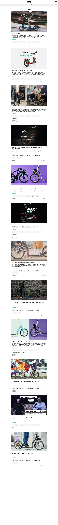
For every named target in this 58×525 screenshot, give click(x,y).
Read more (14, 39)
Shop (26, 4)
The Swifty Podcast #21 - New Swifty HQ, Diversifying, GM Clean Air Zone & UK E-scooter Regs (28, 418)
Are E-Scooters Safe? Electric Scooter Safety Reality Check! (23, 262)
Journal (29, 9)
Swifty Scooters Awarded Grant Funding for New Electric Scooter (24, 225)
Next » (30, 469)
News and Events (28, 155)
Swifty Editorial (15, 118)
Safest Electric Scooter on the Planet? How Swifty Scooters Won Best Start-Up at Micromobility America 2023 (27, 148)
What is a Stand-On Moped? (17, 33)
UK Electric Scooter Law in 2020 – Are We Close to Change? (23, 453)
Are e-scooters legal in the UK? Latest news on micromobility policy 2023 (25, 381)
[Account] (53, 2)
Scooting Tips (37, 196)
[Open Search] (2, 2)
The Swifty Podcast (36, 425)
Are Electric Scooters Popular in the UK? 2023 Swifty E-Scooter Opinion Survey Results (28, 302)
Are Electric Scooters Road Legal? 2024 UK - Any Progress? (23, 107)
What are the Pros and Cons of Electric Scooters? (21, 187)
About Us (31, 4)
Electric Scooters (15, 155)
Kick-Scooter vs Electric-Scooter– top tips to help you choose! (23, 341)
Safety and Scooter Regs (36, 155)
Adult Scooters (15, 196)
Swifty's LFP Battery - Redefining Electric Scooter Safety (22, 70)
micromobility (21, 155)
